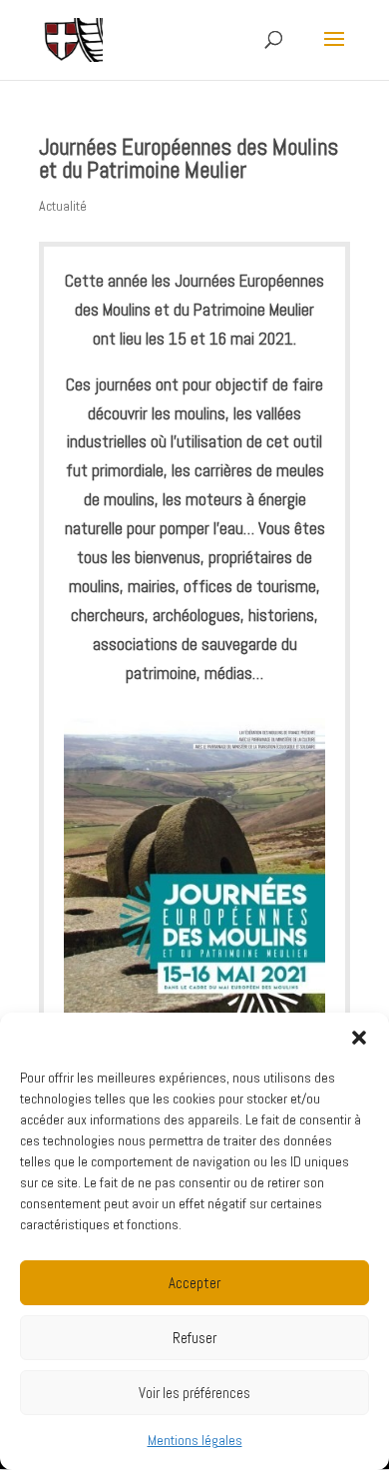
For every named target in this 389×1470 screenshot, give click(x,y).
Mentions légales (195, 1440)
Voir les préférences (194, 1392)
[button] (359, 1038)
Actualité (63, 206)
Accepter (194, 1282)
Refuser (194, 1337)
